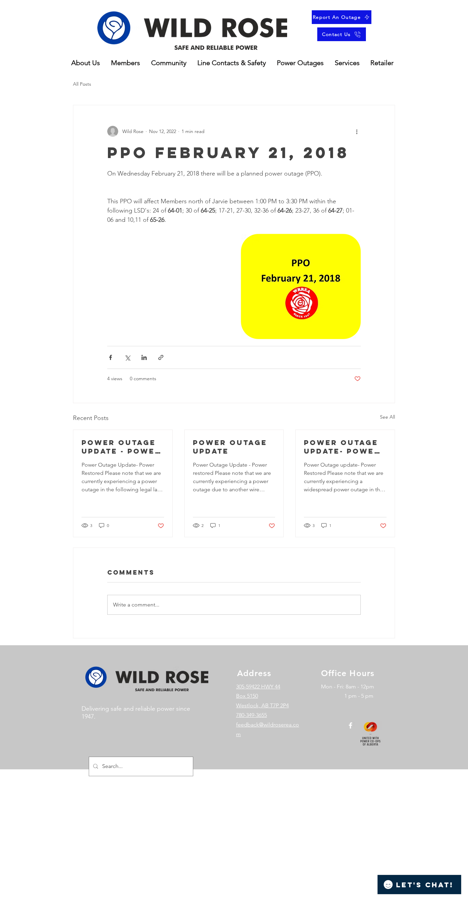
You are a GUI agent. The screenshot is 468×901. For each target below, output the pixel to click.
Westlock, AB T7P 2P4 (262, 705)
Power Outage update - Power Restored (121, 446)
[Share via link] (161, 357)
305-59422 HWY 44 (258, 686)
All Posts (82, 84)
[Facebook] (350, 725)
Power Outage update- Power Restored (342, 446)
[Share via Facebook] (110, 357)
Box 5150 (247, 696)
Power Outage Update (230, 446)
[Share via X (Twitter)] (127, 357)
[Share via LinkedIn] (144, 357)
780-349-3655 (251, 715)
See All (387, 417)
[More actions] (357, 131)
